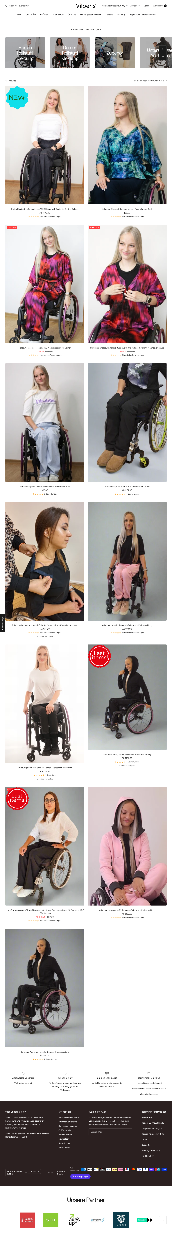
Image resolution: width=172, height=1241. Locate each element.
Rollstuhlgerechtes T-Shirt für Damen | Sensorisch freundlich (45, 767)
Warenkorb (159, 6)
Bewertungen (64, 1143)
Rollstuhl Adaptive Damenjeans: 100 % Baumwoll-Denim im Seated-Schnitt (44, 209)
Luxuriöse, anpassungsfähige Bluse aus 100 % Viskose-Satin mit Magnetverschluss (127, 348)
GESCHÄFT (31, 14)
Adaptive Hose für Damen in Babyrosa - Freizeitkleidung (127, 625)
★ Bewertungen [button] (2, 623)
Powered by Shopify (61, 1172)
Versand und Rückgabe (68, 1117)
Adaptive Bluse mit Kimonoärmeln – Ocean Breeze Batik (127, 209)
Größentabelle (64, 1130)
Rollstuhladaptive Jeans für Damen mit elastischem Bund (44, 486)
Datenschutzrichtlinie (67, 1121)
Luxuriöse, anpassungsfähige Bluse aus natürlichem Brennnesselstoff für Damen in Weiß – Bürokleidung (45, 912)
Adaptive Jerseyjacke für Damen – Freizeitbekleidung (127, 754)
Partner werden (65, 1134)
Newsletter (63, 1139)
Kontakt (109, 14)
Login (146, 6)
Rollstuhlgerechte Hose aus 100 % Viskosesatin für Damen (45, 348)
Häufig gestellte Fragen (90, 14)
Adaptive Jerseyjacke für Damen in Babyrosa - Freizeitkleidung (127, 910)
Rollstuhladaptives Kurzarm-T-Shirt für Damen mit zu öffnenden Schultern (45, 625)
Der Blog (121, 14)
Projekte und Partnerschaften (142, 14)
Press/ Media (64, 1147)
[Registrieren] (128, 1132)
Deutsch (133, 6)
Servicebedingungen (67, 1126)
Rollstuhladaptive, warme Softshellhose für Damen (127, 486)
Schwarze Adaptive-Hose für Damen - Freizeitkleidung (45, 1052)
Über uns (72, 14)
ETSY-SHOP (58, 14)
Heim (19, 14)
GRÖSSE (44, 14)
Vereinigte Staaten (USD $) (113, 6)
